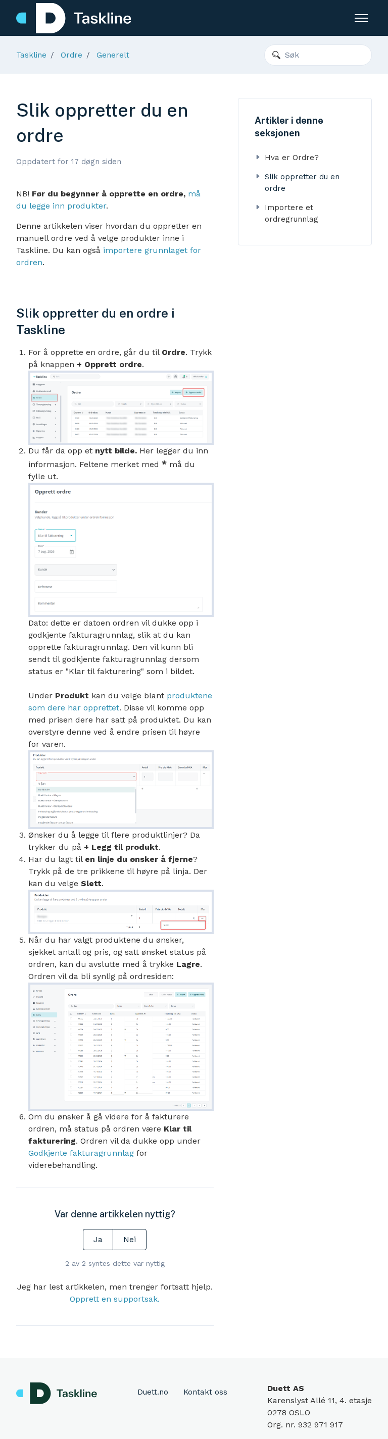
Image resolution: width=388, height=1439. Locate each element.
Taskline (31, 55)
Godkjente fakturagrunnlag (81, 1153)
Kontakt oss (205, 1392)
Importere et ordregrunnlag (291, 213)
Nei (129, 1239)
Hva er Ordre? (292, 157)
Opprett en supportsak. (115, 1299)
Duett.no (152, 1392)
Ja (98, 1239)
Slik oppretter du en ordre (302, 182)
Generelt (112, 55)
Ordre (71, 55)
